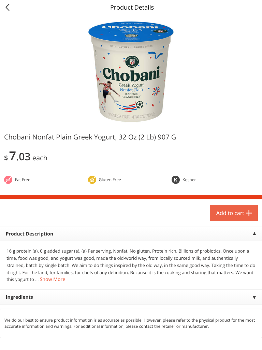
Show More (53, 279)
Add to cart (230, 213)
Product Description (29, 234)
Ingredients (19, 297)
